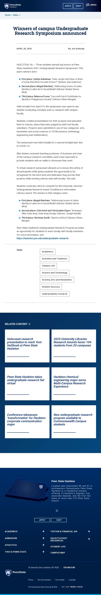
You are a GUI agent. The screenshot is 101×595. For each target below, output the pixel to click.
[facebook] (38, 511)
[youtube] (63, 511)
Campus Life (48, 265)
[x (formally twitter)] (57, 511)
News (15, 15)
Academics (47, 251)
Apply (68, 6)
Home (7, 15)
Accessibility (59, 580)
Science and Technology (54, 272)
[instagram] (44, 511)
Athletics (11, 545)
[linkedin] (51, 511)
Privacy (30, 580)
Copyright (72, 580)
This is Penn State (15, 552)
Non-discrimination (44, 580)
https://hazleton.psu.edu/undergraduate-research (42, 238)
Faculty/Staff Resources (58, 539)
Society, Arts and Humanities (57, 279)
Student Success (51, 287)
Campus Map (57, 553)
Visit (78, 6)
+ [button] (43, 531)
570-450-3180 (69, 567)
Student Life (58, 546)
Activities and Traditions (54, 258)
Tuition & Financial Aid (63, 531)
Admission (11, 538)
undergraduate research (54, 294)
